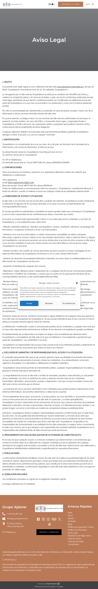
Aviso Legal (73, 533)
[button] (77, 283)
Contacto (72, 521)
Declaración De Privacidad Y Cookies (49, 587)
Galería (71, 518)
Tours (70, 515)
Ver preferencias (68, 303)
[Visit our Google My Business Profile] (43, 519)
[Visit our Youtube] (49, 524)
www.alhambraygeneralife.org (70, 87)
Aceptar (29, 303)
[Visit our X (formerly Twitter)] (59, 519)
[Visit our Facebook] (38, 519)
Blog (70, 524)
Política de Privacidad (77, 530)
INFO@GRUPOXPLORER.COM (21, 183)
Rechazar (49, 303)
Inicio (70, 513)
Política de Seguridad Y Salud (81, 527)
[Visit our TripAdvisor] (54, 519)
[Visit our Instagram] (48, 519)
